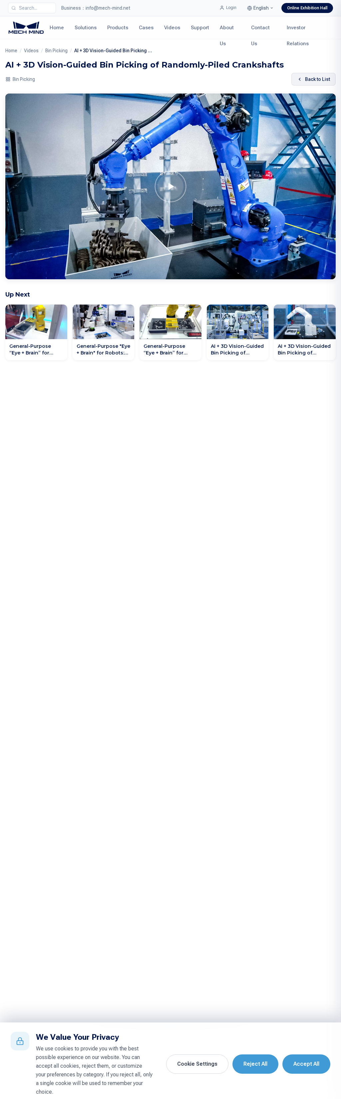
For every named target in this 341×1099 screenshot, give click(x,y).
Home (57, 28)
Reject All (255, 1064)
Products (117, 28)
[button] (260, 8)
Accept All (306, 1064)
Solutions (86, 28)
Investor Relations (298, 32)
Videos (172, 28)
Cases (146, 28)
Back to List (317, 79)
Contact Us (260, 32)
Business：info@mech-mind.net (95, 8)
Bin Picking (56, 50)
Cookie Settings (197, 1064)
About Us (227, 32)
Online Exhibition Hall (307, 8)
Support (200, 28)
